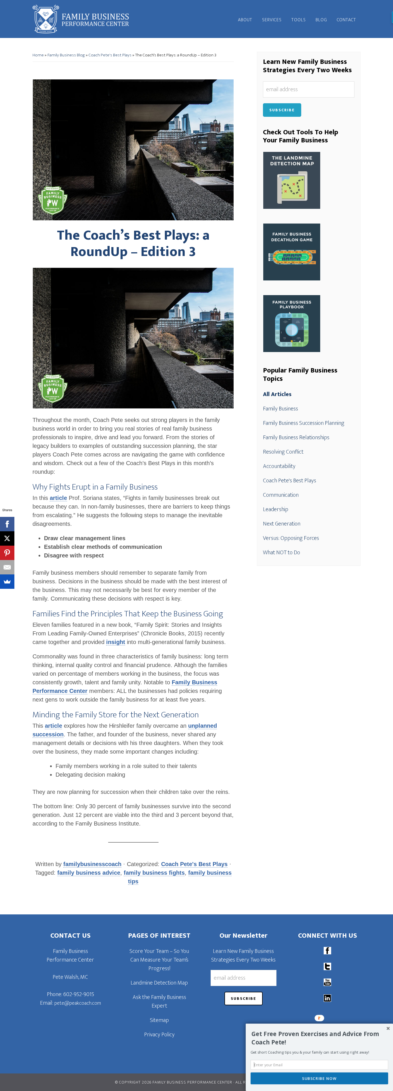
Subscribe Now (319, 1078)
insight (115, 642)
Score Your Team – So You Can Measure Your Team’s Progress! (159, 959)
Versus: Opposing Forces (291, 538)
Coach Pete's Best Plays (110, 55)
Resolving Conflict (283, 452)
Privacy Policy (159, 1035)
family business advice (88, 873)
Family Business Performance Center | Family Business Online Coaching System (84, 19)
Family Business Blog (66, 55)
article (58, 498)
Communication (281, 495)
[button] (320, 1037)
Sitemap (159, 1020)
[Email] (7, 567)
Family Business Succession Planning (303, 423)
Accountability (279, 466)
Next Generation (281, 524)
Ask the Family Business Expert (159, 1001)
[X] (7, 538)
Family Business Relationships (296, 437)
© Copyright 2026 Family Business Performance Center (173, 1082)
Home (38, 55)
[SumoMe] (7, 581)
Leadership (275, 509)
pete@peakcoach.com (77, 1003)
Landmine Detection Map (159, 983)
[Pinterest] (7, 553)
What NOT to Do (281, 552)
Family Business (280, 409)
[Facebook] (7, 524)
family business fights (154, 873)
